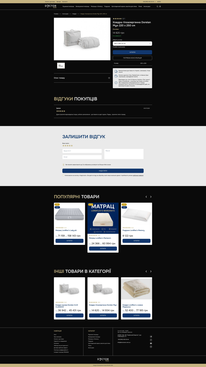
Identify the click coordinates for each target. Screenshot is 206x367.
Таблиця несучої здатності (61, 345)
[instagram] (151, 347)
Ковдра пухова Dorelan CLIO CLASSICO (67, 306)
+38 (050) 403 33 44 (148, 1)
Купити (132, 52)
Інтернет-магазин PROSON (61, 352)
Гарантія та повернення (60, 341)
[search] (157, 6)
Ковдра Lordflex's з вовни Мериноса (133, 306)
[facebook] (151, 340)
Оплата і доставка (50, 1)
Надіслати (103, 171)
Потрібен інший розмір (119, 47)
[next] (151, 196)
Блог (55, 334)
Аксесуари (147, 6)
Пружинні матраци (68, 6)
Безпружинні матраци (82, 6)
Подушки (107, 6)
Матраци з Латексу (97, 6)
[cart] (160, 6)
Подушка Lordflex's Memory (133, 230)
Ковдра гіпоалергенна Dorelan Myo (103, 305)
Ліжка (140, 6)
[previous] (146, 196)
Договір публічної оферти (61, 347)
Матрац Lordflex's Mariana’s (100, 238)
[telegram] (151, 336)
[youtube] (151, 343)
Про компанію (57, 337)
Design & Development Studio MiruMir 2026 (103, 365)
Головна (56, 14)
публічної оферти (138, 175)
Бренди (59, 1)
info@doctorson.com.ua (124, 342)
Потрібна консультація (132, 58)
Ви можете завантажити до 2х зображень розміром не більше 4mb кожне (88, 164)
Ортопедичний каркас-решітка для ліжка (124, 6)
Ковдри (74, 14)
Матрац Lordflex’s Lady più (66, 230)
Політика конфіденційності (61, 350)
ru (160, 1)
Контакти (64, 1)
